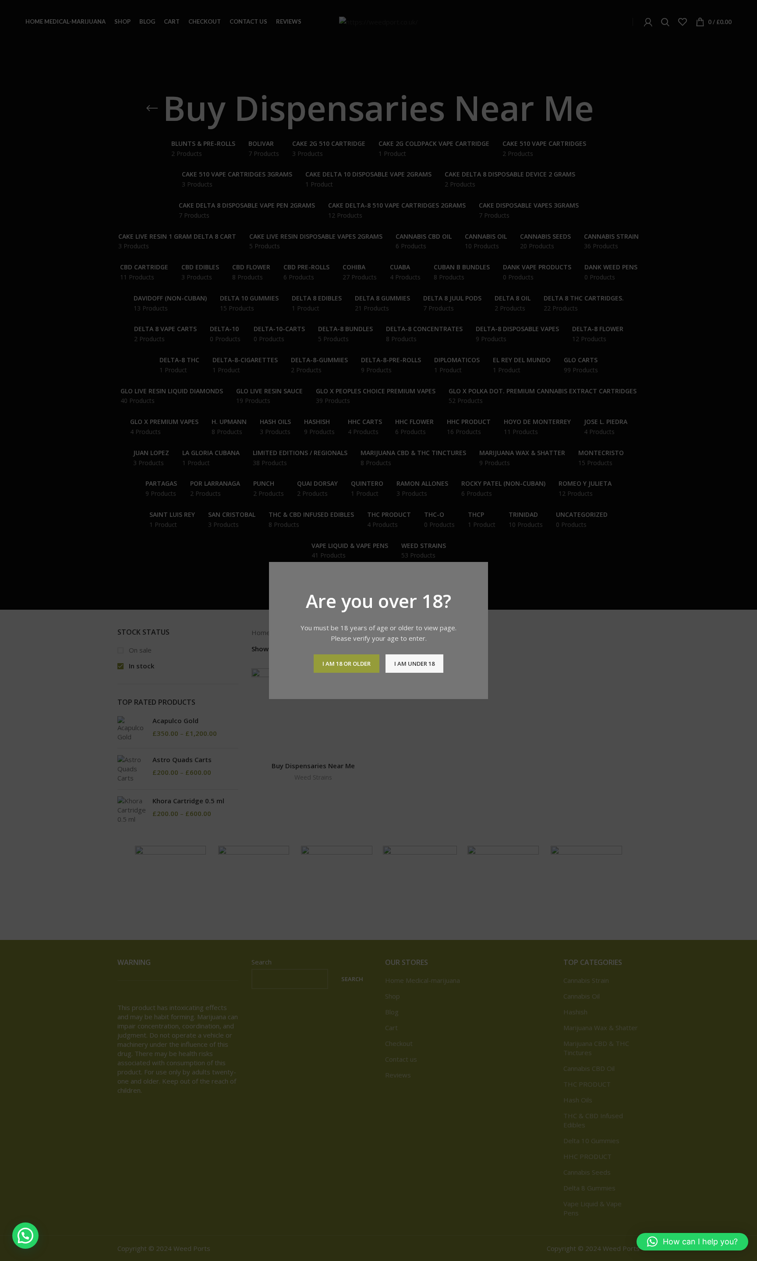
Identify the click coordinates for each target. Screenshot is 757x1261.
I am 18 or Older (346, 664)
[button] (25, 1235)
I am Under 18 (414, 664)
